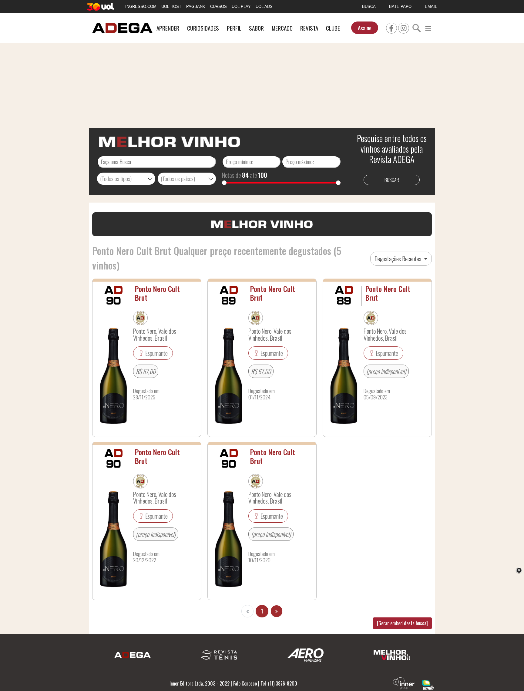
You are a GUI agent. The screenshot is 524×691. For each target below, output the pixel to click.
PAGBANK (195, 6)
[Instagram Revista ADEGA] (404, 27)
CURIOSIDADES (203, 28)
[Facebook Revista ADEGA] (391, 27)
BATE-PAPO (400, 6)
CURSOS (218, 6)
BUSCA (369, 6)
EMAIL (431, 6)
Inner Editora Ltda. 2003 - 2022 (200, 683)
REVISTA (309, 28)
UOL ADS (264, 6)
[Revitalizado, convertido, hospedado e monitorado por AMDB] (428, 684)
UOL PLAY (241, 6)
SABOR (256, 28)
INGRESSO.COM (140, 6)
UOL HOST (171, 6)
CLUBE (333, 28)
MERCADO (282, 28)
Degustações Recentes (398, 258)
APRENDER (167, 28)
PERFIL (234, 28)
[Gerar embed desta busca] (402, 623)
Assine (364, 27)
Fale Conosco (245, 683)
